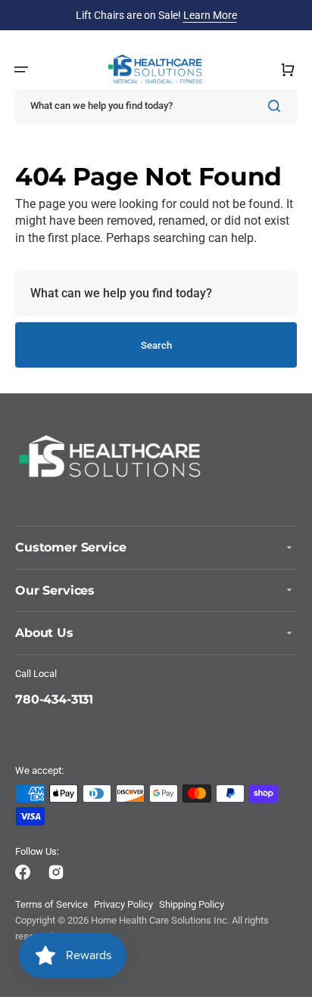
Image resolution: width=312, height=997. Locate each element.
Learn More (210, 15)
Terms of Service (51, 904)
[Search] (277, 106)
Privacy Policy (123, 904)
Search (156, 345)
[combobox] (156, 106)
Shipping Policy (191, 904)
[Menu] (21, 69)
